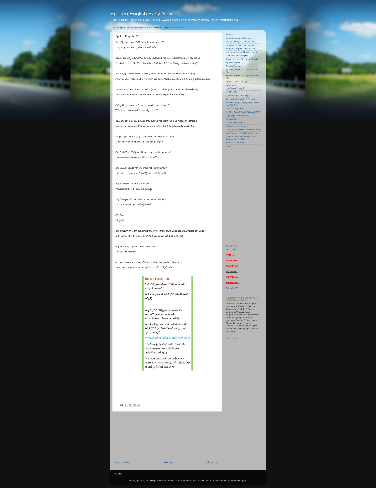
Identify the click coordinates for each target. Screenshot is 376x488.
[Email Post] (121, 405)
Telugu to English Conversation (240, 41)
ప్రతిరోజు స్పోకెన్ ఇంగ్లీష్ (235, 88)
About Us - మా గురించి (235, 143)
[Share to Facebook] (135, 405)
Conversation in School (236, 126)
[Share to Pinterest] (138, 405)
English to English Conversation (240, 48)
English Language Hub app (238, 38)
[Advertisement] (167, 436)
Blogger (242, 480)
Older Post (212, 462)
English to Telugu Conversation (240, 45)
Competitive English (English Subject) (243, 130)
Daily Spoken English (236, 123)
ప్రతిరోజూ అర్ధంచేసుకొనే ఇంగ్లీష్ (238, 96)
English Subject (233, 119)
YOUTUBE (231, 249)
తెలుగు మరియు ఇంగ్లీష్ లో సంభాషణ (240, 99)
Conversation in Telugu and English (242, 59)
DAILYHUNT (232, 288)
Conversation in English (237, 56)
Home (168, 462)
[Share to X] (132, 405)
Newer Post (122, 462)
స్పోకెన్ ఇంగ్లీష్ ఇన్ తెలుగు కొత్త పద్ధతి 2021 (243, 112)
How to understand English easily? (242, 52)
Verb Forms (231, 85)
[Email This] (126, 405)
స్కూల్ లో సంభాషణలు (235, 108)
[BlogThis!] (129, 405)
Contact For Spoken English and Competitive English (241, 138)
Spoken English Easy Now (141, 14)
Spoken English (233, 63)
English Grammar (234, 66)
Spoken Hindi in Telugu (236, 81)
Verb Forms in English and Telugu (241, 133)
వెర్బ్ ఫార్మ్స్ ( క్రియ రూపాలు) (237, 116)
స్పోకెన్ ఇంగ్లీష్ (231, 92)
